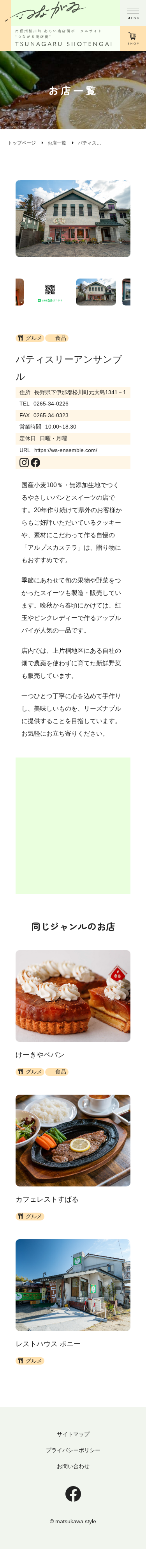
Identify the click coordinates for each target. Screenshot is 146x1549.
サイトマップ (73, 1434)
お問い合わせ (73, 1466)
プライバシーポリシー (73, 1450)
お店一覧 (56, 143)
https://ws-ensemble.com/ (65, 450)
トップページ (22, 143)
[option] (73, 218)
